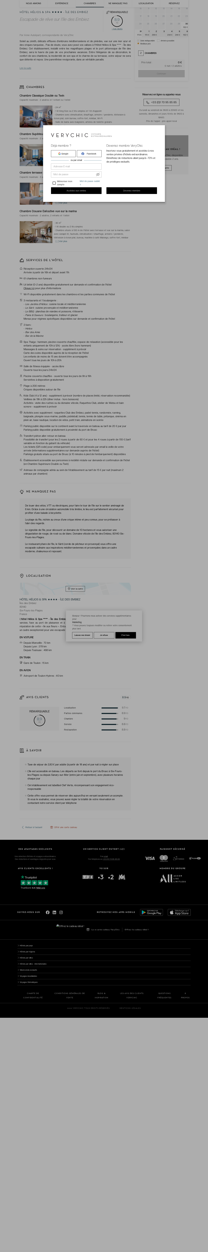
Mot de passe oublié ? (90, 183)
